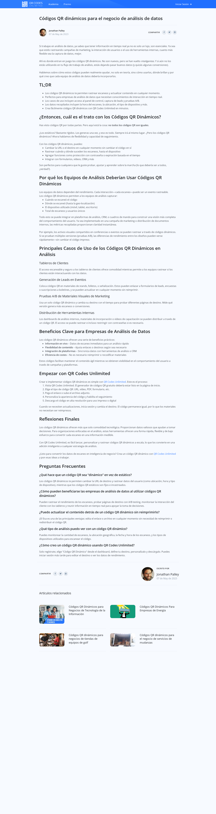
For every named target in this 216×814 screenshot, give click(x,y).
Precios (67, 4)
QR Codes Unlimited (115, 381)
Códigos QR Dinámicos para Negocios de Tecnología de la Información (87, 610)
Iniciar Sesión (182, 4)
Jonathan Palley (57, 30)
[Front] (34, 4)
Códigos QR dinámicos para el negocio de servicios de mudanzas (157, 638)
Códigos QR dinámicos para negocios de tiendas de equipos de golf (86, 638)
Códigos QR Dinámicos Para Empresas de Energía (157, 608)
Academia (53, 4)
